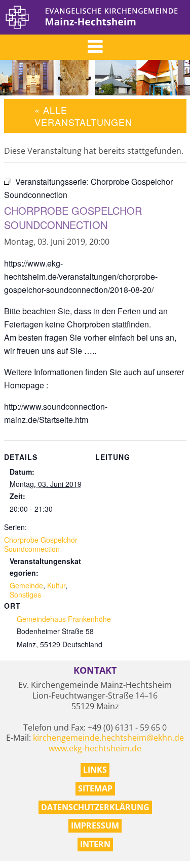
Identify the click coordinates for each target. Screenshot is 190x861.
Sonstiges (25, 594)
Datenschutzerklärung (95, 807)
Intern (95, 844)
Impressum (95, 825)
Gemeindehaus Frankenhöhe (64, 619)
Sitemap (95, 788)
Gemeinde (26, 585)
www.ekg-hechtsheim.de (95, 748)
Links (95, 769)
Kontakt (95, 670)
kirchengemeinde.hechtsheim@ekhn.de (108, 737)
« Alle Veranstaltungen (83, 115)
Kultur (56, 585)
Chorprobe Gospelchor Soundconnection (41, 544)
